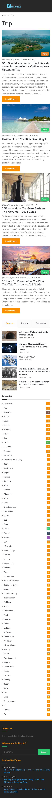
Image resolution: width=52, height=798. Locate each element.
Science (7, 429)
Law (5, 542)
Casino (6, 516)
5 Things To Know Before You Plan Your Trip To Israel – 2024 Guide (23, 282)
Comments (41, 323)
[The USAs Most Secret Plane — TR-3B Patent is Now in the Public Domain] (9, 348)
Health (6, 416)
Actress (7, 477)
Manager (7, 710)
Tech (6, 442)
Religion (7, 662)
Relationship (9, 563)
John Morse (8, 136)
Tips (5, 408)
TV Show (7, 447)
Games (7, 537)
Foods (6, 533)
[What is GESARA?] (9, 360)
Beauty (7, 649)
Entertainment (10, 658)
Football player (10, 550)
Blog (5, 438)
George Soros (9, 701)
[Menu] (3, 7)
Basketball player (11, 585)
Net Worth (8, 404)
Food (6, 615)
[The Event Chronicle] (14, 6)
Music (6, 421)
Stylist (6, 654)
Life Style (8, 546)
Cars (6, 503)
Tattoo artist (9, 667)
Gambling (8, 455)
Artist (6, 606)
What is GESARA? (27, 357)
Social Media (9, 611)
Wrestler (7, 619)
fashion (7, 628)
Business (7, 412)
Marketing (8, 589)
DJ (5, 705)
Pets (5, 572)
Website (7, 568)
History (7, 490)
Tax (5, 692)
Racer (6, 684)
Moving (7, 680)
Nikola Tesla (9, 636)
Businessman (9, 598)
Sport (6, 464)
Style (6, 498)
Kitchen (7, 675)
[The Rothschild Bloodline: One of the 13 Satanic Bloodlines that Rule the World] (9, 372)
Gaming (7, 555)
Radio (6, 688)
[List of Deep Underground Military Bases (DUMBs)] (9, 336)
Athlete (7, 559)
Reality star (8, 468)
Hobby (6, 671)
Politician (7, 602)
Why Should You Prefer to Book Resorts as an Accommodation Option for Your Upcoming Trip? (25, 66)
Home (6, 15)
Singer (6, 472)
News (6, 434)
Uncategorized (10, 507)
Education (8, 494)
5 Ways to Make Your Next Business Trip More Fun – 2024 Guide (23, 210)
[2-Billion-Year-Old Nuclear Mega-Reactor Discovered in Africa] (9, 385)
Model (6, 624)
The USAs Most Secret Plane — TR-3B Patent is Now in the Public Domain (33, 347)
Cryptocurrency (10, 593)
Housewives (9, 576)
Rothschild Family (11, 580)
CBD (5, 520)
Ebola (6, 697)
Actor (6, 485)
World (6, 524)
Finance (7, 451)
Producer (7, 641)
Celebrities (8, 511)
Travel (6, 528)
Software (7, 632)
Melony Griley (9, 60)
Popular (9, 323)
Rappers (7, 481)
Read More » (11, 99)
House (6, 425)
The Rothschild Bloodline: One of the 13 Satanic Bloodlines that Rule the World (34, 372)
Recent (24, 323)
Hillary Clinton (9, 645)
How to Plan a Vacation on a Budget (24, 139)
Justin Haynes (9, 278)
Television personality (13, 460)
